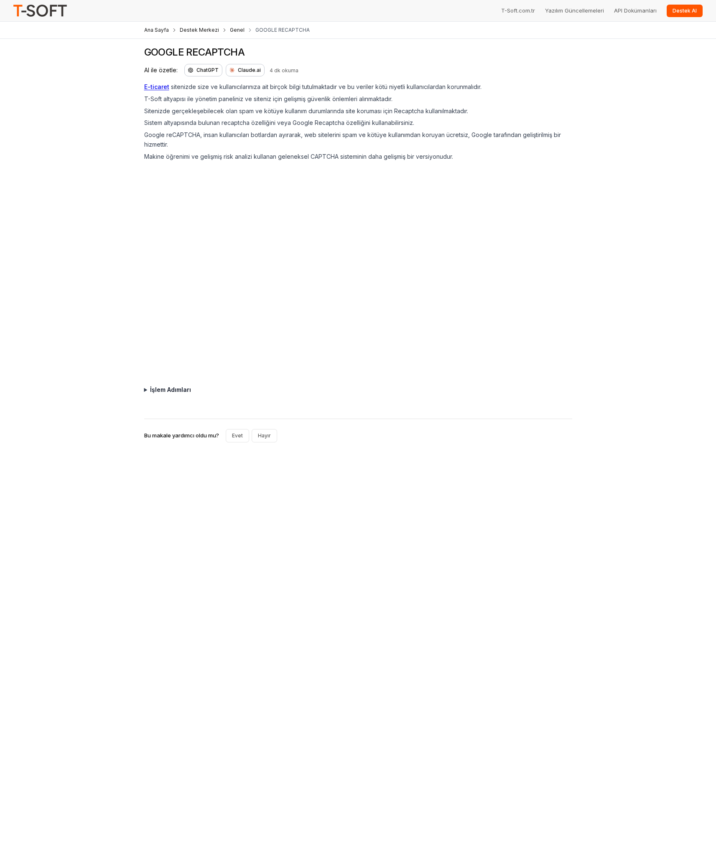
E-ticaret (156, 86)
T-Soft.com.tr (518, 10)
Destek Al (685, 11)
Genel (237, 30)
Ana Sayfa (156, 30)
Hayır (264, 435)
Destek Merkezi (199, 30)
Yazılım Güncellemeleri (574, 10)
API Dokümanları (635, 10)
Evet (237, 435)
